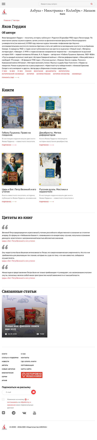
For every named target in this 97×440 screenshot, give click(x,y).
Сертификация (27, 365)
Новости (5, 361)
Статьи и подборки (10, 358)
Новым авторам (8, 369)
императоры (64, 71)
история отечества (61, 74)
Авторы (5, 365)
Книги (62, 14)
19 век (20, 71)
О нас (23, 354)
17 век (4, 71)
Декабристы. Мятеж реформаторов (50, 134)
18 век (12, 71)
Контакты (25, 358)
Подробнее (6, 145)
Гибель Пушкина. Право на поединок (16, 134)
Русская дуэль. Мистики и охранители (53, 190)
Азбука (35, 10)
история (30, 74)
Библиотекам (8, 373)
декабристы (51, 71)
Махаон (89, 10)
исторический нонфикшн (13, 74)
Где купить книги (28, 361)
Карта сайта (26, 369)
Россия (28, 71)
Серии (4, 377)
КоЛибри (73, 10)
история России (44, 74)
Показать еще (8, 77)
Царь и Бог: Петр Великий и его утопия (19, 190)
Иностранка (53, 10)
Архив (4, 380)
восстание (38, 71)
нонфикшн (76, 74)
